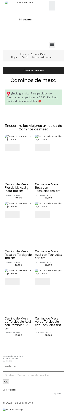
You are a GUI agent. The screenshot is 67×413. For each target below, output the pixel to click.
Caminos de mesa (34, 70)
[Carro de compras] (9, 33)
